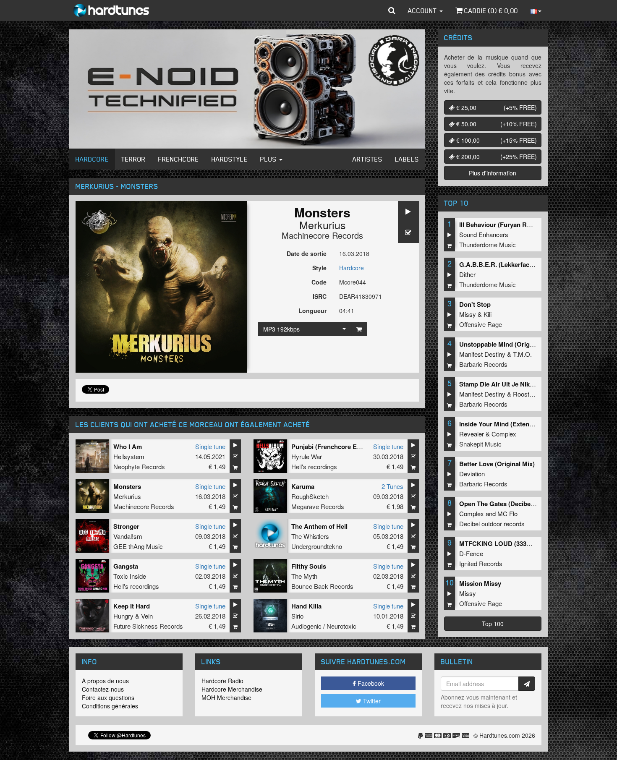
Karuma (302, 486)
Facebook (370, 683)
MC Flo (507, 513)
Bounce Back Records (322, 586)
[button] (392, 10)
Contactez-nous (103, 689)
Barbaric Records (483, 364)
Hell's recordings (314, 466)
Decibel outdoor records (492, 523)
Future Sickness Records (148, 626)
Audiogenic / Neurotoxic (323, 626)
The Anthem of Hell (319, 526)
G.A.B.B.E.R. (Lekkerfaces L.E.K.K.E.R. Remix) (527, 264)
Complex (504, 433)
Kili (488, 314)
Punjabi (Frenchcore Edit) (328, 446)
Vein (147, 615)
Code (319, 282)
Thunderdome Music (487, 244)
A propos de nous (105, 680)
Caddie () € (490, 10)
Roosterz (525, 393)
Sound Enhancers (483, 234)
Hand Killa (306, 606)
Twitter (371, 701)
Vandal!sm (127, 536)
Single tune (210, 446)
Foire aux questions (108, 697)
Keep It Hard (131, 606)
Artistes (367, 159)
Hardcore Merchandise (231, 689)
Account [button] (423, 10)
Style (319, 268)
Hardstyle (230, 159)
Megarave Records (317, 506)
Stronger (126, 526)
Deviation (472, 473)
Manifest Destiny (482, 354)
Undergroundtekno (316, 546)
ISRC (320, 296)
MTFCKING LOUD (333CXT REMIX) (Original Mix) (531, 543)
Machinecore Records (322, 235)
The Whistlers (310, 536)
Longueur (312, 310)
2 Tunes (392, 486)
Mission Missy (480, 583)
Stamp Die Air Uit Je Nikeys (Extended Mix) (522, 384)
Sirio (297, 615)
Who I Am (127, 446)
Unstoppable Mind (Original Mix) (506, 344)
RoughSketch (310, 496)
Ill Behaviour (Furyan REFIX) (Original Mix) (521, 224)
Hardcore (92, 159)
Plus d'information (492, 173)
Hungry (123, 615)
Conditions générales (110, 706)
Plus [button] (269, 159)
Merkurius (322, 224)
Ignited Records (480, 563)
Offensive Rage (480, 324)
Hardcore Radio (222, 680)
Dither (467, 274)
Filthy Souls (308, 566)
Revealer (471, 433)
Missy (467, 314)
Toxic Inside (129, 576)
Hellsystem (128, 456)
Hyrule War (306, 456)
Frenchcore (178, 159)
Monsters (127, 486)
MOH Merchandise (226, 697)
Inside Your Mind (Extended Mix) (506, 423)
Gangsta (125, 566)
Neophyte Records (139, 466)
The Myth (304, 576)
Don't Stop (475, 304)
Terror (133, 159)
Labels (407, 159)
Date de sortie (307, 253)
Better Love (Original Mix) (497, 463)
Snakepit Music (480, 443)
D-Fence (471, 553)
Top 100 (493, 623)
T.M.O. (522, 354)
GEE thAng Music (138, 546)
